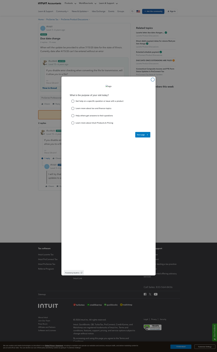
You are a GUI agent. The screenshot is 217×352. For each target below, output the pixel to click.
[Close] (152, 79)
